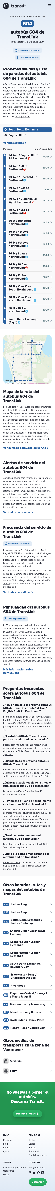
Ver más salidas (13, 142)
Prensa (6, 1147)
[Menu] (49, 6)
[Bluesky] (34, 1172)
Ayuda (6, 1151)
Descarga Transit (26, 1113)
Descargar (38, 1182)
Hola (6, 1134)
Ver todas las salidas (16, 592)
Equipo (32, 1143)
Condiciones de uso (38, 1155)
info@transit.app (37, 1167)
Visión (32, 1140)
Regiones (7, 1140)
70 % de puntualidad (29, 57)
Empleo (32, 1147)
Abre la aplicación (11, 423)
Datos (6, 1174)
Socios (7, 1162)
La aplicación (22, 494)
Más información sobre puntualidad (18, 671)
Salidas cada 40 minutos (29, 50)
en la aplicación (22, 116)
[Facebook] (38, 1172)
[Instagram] (30, 1172)
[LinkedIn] (42, 1172)
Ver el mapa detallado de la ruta (24, 447)
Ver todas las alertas (16, 512)
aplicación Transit (23, 566)
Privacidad (34, 1151)
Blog (5, 1143)
